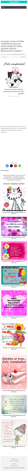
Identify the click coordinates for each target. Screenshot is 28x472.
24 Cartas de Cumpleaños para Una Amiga (16, 54)
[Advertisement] (14, 23)
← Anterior (4, 56)
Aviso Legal (14, 459)
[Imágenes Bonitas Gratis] (14, 3)
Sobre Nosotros (14, 465)
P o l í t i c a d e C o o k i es (14, 461)
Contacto (14, 463)
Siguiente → (24, 56)
